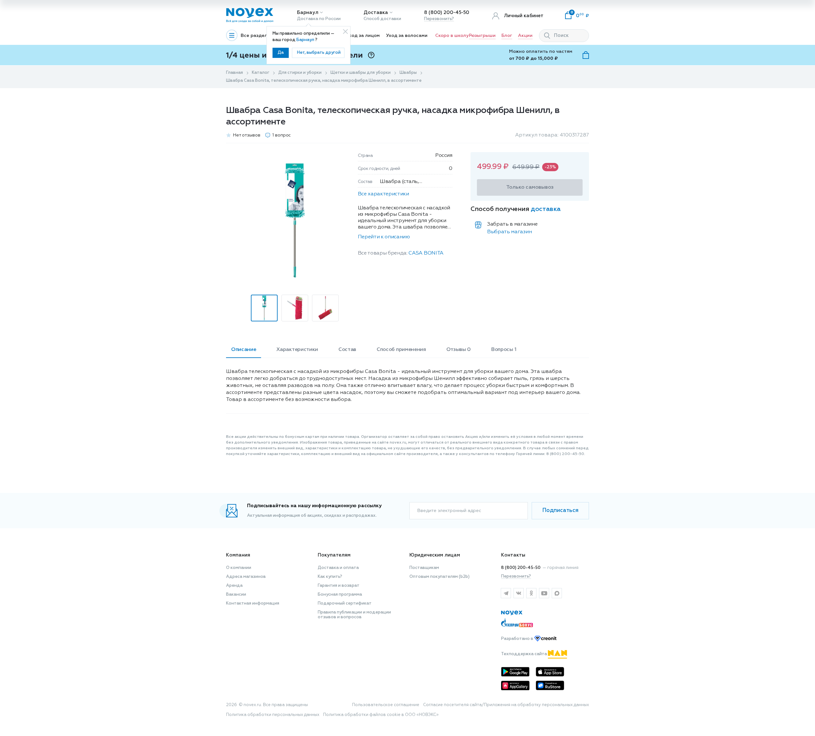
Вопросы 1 (503, 349)
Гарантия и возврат (338, 586)
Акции (525, 35)
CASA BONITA (425, 253)
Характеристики (297, 349)
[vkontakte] (518, 593)
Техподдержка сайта (524, 654)
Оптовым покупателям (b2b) (439, 577)
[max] (557, 593)
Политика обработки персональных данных (272, 715)
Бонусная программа (340, 594)
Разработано (517, 639)
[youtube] (544, 593)
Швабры (408, 73)
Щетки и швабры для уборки (360, 73)
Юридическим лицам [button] (434, 555)
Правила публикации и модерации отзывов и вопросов (354, 614)
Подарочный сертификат (345, 603)
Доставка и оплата (338, 568)
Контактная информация (252, 603)
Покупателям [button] (334, 555)
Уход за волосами (407, 35)
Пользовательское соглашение (385, 705)
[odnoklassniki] (531, 593)
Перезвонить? (439, 19)
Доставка (376, 12)
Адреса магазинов (246, 577)
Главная (234, 73)
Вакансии (236, 594)
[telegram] (506, 593)
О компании (238, 568)
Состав (347, 349)
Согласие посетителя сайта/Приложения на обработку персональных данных (506, 705)
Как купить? (330, 577)
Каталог (260, 73)
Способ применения (401, 349)
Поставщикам (424, 568)
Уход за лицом (363, 35)
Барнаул (307, 12)
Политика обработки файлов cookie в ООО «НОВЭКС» (381, 715)
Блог (506, 35)
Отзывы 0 (458, 349)
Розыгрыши (482, 35)
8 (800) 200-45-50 (446, 12)
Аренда (234, 586)
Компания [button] (238, 555)
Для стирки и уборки (300, 73)
